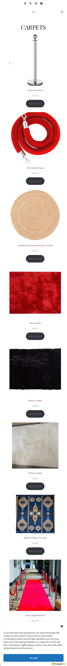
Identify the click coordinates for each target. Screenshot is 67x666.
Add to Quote (35, 103)
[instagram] (36, 3)
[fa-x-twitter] (30, 3)
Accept (33, 657)
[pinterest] (41, 3)
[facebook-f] (25, 3)
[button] (62, 626)
